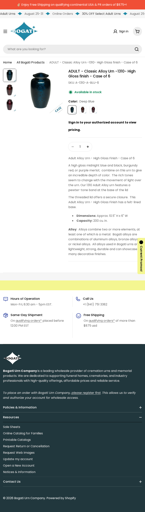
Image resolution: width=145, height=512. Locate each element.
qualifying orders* (29, 320)
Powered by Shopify (61, 498)
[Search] (136, 49)
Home (7, 62)
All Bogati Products (31, 62)
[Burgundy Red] (82, 110)
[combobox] (72, 49)
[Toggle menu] (5, 31)
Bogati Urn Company (29, 498)
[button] (141, 256)
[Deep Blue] (72, 110)
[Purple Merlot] (93, 110)
